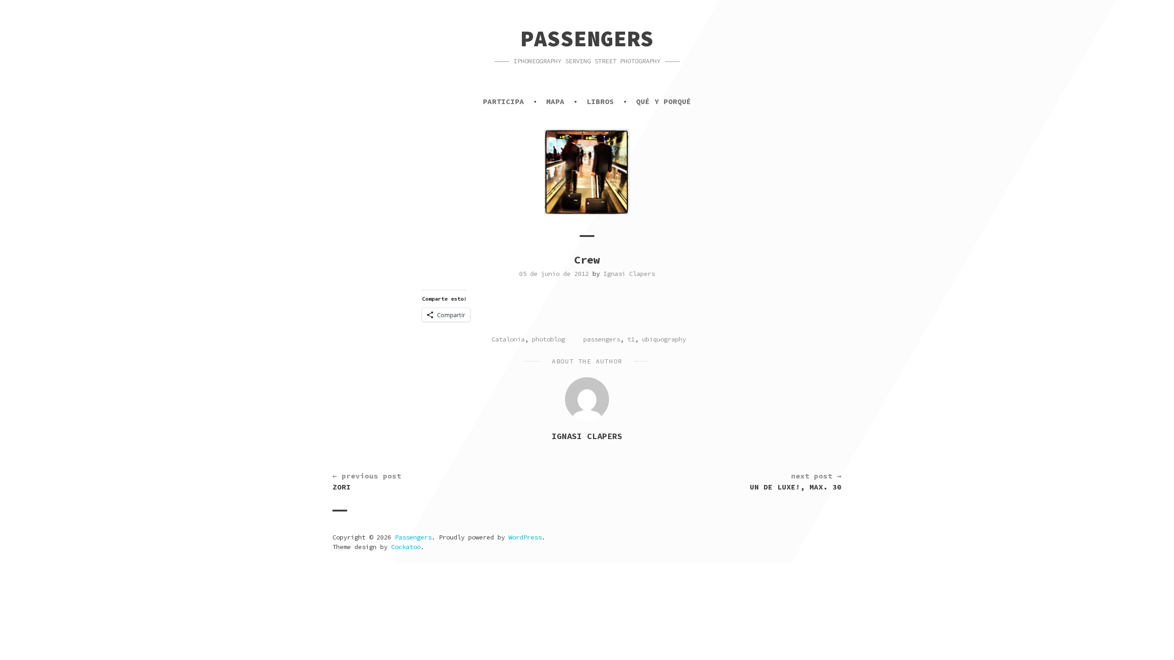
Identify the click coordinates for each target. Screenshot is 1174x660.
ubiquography (664, 339)
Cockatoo (406, 547)
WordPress (525, 537)
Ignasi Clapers (629, 274)
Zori (366, 481)
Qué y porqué (663, 101)
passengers (601, 339)
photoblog (548, 339)
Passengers (587, 38)
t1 (631, 339)
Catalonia (508, 339)
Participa (503, 101)
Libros (600, 101)
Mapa (555, 101)
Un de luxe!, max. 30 (796, 481)
